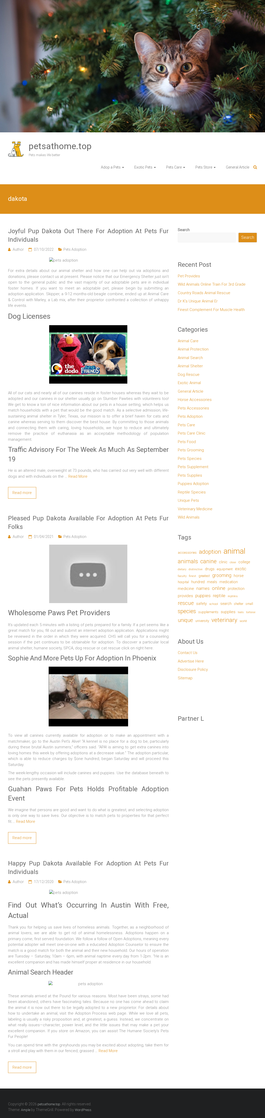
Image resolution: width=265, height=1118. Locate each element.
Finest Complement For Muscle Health (211, 309)
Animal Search (190, 357)
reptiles (233, 596)
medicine (186, 588)
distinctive (196, 569)
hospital (183, 582)
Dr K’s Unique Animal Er (198, 301)
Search (184, 229)
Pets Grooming (191, 450)
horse (239, 575)
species (187, 611)
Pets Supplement (193, 467)
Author (18, 249)
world (243, 621)
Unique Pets (188, 500)
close (233, 562)
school (213, 604)
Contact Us (187, 652)
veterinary (224, 620)
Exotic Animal (189, 383)
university (202, 621)
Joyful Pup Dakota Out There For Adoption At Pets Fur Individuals (88, 235)
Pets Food (187, 441)
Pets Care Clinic (191, 433)
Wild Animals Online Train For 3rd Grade (212, 284)
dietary (182, 569)
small (249, 604)
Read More (77, 476)
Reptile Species (192, 492)
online (218, 588)
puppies (203, 595)
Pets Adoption (74, 249)
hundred (198, 582)
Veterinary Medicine (195, 509)
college (244, 562)
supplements (208, 612)
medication (228, 582)
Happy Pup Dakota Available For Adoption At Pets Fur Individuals (88, 868)
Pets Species (190, 458)
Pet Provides (189, 276)
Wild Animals (189, 517)
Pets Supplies (190, 475)
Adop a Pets (111, 167)
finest (192, 576)
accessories (187, 552)
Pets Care (174, 167)
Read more (22, 492)
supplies (228, 612)
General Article (237, 167)
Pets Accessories (193, 408)
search (226, 604)
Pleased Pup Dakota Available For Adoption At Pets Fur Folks (88, 523)
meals (212, 582)
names (203, 588)
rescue (186, 603)
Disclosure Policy (193, 669)
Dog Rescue (189, 374)
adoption (210, 551)
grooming (221, 575)
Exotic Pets (143, 167)
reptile (219, 595)
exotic (240, 568)
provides (185, 596)
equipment (225, 569)
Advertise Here (191, 661)
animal (234, 551)
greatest (204, 576)
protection (236, 589)
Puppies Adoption (193, 483)
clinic (223, 562)
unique (185, 620)
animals (188, 561)
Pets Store (203, 167)
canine (208, 561)
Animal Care (188, 341)
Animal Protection (193, 349)
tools (241, 612)
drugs (210, 569)
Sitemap (185, 678)
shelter (238, 604)
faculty (182, 576)
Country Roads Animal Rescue (204, 293)
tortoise (250, 612)
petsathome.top (60, 146)
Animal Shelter (190, 366)
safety (201, 603)
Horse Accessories (195, 399)
